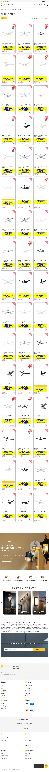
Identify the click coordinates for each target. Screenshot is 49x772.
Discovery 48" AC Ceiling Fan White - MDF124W (40, 480)
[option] (10, 603)
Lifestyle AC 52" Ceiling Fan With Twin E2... (40, 105)
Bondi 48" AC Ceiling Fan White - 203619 (8, 197)
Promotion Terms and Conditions (32, 747)
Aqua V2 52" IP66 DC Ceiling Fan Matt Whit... (7, 75)
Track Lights (27, 691)
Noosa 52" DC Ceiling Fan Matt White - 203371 (40, 75)
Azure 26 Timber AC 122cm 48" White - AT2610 (24, 105)
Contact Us (3, 740)
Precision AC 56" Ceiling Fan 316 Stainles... (7, 261)
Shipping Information (29, 737)
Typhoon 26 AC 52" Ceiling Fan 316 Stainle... (8, 230)
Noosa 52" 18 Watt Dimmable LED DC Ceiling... (24, 136)
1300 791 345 (6, 1)
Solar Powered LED (5, 710)
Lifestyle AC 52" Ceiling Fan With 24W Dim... (40, 512)
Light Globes (3, 690)
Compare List (4, 758)
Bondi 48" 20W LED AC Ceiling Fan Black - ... (24, 512)
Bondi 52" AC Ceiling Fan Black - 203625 (24, 291)
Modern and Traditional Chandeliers (33, 696)
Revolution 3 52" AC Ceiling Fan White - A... (8, 44)
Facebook (29, 753)
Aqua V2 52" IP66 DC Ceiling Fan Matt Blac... (23, 384)
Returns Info (28, 742)
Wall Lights (27, 693)
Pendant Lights (28, 685)
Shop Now (7, 559)
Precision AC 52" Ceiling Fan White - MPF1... (7, 353)
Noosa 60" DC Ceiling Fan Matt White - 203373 (40, 136)
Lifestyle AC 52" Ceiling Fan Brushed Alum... (23, 167)
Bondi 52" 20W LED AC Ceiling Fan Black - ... (24, 480)
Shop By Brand (4, 691)
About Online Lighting (5, 737)
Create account (4, 755)
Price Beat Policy (29, 745)
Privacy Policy (28, 743)
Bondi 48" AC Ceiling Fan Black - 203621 (40, 449)
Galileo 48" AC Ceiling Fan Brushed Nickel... (39, 416)
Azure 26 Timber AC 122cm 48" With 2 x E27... (24, 44)
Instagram (29, 756)
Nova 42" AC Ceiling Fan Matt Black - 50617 (8, 384)
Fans (2, 688)
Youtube (29, 758)
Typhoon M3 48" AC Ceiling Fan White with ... (8, 291)
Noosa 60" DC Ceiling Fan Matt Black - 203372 (40, 384)
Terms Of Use (28, 740)
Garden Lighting (4, 706)
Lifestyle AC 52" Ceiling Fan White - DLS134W (7, 105)
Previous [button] (2, 603)
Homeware (3, 695)
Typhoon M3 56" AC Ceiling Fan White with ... (40, 322)
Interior (2, 685)
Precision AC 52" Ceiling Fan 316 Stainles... (7, 322)
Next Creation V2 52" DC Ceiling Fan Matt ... (7, 416)
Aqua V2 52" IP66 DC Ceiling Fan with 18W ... (7, 167)
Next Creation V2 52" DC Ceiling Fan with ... (39, 197)
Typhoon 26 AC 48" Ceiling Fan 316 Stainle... (40, 167)
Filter (4, 18)
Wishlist (2, 756)
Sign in (2, 753)
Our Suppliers (4, 738)
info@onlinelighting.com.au (10, 674)
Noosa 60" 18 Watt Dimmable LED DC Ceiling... (24, 261)
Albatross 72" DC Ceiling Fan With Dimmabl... (7, 480)
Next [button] (47, 603)
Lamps (26, 695)
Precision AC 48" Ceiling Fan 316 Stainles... (24, 353)
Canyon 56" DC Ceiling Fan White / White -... (23, 449)
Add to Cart (13, 51)
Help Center (24, 728)
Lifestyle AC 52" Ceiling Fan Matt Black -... (23, 197)
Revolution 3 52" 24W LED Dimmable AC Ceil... (23, 75)
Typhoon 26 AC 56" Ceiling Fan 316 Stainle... (24, 230)
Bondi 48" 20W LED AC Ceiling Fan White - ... (40, 230)
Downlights (27, 688)
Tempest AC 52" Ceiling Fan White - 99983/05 (7, 136)
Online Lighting (7, 4)
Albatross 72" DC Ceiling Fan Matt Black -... (24, 416)
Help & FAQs (3, 742)
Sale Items (3, 696)
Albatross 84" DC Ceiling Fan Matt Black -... (40, 44)
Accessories (3, 693)
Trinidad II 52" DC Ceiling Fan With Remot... (7, 449)
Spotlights (27, 690)
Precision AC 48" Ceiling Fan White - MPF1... (24, 322)
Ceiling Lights (28, 686)
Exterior (2, 686)
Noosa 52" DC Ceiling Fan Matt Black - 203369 (40, 291)
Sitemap (27, 738)
